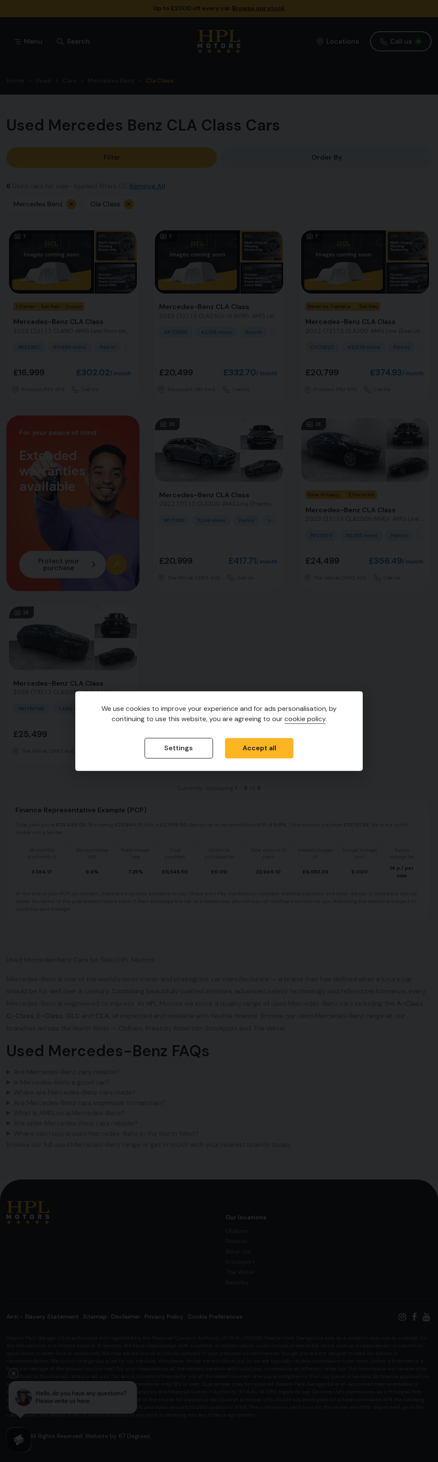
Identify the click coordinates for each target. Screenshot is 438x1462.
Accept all (259, 747)
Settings (178, 747)
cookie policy (305, 718)
